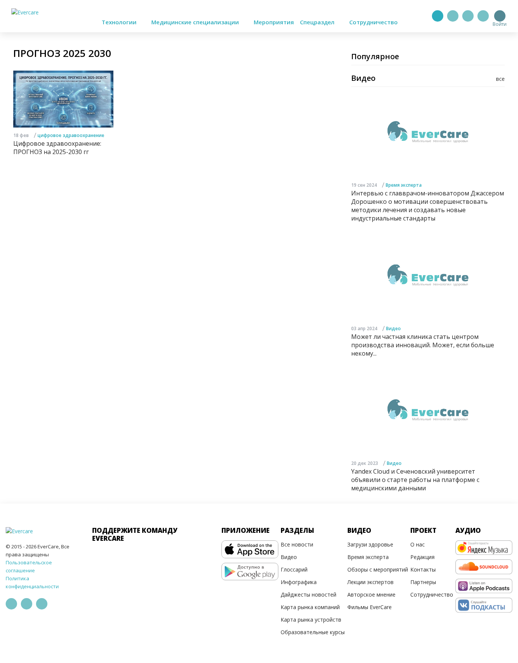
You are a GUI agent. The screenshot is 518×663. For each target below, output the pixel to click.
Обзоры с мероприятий (377, 569)
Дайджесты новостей (308, 594)
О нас (417, 544)
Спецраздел (318, 22)
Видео (393, 328)
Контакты (423, 569)
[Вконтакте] (468, 16)
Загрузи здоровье (370, 544)
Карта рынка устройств (311, 619)
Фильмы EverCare (369, 607)
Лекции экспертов (370, 582)
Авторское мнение (371, 594)
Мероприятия (274, 22)
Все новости (297, 544)
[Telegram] (452, 16)
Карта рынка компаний (310, 607)
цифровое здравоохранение (71, 135)
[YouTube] (483, 16)
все (500, 78)
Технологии (120, 22)
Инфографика (299, 582)
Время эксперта (404, 185)
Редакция (422, 557)
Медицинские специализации (195, 22)
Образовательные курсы (313, 632)
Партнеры (423, 582)
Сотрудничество (373, 22)
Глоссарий (294, 569)
